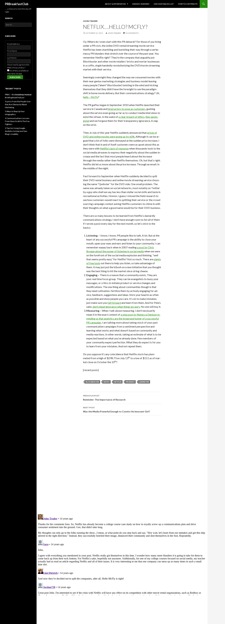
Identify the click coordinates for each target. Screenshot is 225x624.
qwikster (144, 382)
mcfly (107, 382)
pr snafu (130, 382)
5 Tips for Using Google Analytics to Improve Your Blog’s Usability (16, 131)
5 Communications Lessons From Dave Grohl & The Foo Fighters (17, 121)
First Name (12, 51)
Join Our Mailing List (164, 4)
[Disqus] (122, 465)
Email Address (13, 44)
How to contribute (187, 4)
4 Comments (132, 33)
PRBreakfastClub (16, 4)
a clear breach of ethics (131, 116)
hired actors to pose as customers (126, 108)
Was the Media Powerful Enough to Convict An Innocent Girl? (116, 409)
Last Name (11, 58)
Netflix (117, 382)
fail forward (114, 302)
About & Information (115, 4)
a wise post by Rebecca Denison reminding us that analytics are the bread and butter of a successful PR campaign (123, 318)
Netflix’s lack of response (114, 148)
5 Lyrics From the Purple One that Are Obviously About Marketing (17, 104)
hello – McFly (90, 97)
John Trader (90, 21)
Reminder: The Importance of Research (104, 397)
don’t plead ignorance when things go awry (116, 306)
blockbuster (92, 382)
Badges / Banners (140, 4)
